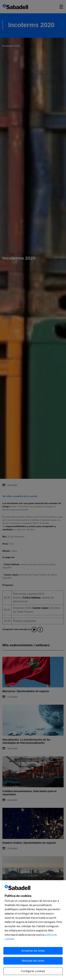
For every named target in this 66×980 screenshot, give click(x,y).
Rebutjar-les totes (33, 960)
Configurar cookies (33, 971)
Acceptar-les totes (33, 950)
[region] (33, 930)
